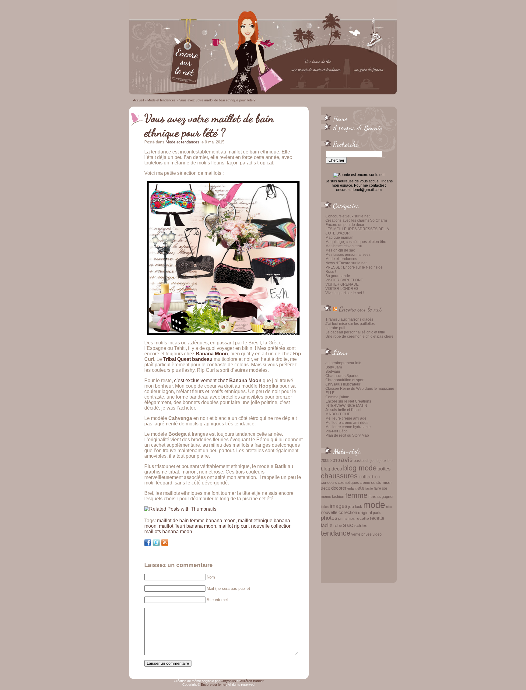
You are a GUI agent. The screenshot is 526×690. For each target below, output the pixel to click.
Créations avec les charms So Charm (356, 220)
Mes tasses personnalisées (347, 254)
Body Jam (333, 367)
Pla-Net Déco (336, 431)
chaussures (339, 476)
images (338, 506)
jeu (351, 506)
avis (347, 459)
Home (340, 118)
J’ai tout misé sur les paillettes (350, 324)
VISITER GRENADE (342, 284)
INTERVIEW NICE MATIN (346, 405)
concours (329, 482)
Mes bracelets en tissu (343, 246)
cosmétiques (348, 482)
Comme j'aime (337, 397)
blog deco (331, 468)
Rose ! (330, 271)
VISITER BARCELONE (344, 280)
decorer (338, 488)
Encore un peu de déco (344, 225)
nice (389, 507)
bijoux (382, 461)
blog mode (360, 468)
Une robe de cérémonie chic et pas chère (359, 336)
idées (325, 507)
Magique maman (339, 237)
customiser (381, 482)
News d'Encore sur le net (345, 263)
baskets (360, 461)
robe (337, 525)
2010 (335, 460)
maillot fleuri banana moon (187, 526)
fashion (338, 497)
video (377, 534)
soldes (360, 525)
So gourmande (337, 276)
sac (348, 525)
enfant (351, 488)
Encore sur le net (360, 308)
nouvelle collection (339, 512)
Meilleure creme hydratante (348, 427)
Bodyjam (332, 371)
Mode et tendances (341, 259)
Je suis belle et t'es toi (343, 410)
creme (365, 483)
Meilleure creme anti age (345, 418)
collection (369, 476)
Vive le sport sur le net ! (344, 293)
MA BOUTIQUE (337, 414)
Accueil (138, 100)
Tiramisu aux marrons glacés (349, 319)
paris (377, 513)
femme (356, 495)
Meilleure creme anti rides (346, 423)
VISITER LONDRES (341, 289)
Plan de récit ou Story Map (347, 435)
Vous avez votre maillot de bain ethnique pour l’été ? (209, 125)
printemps (346, 518)
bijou (371, 461)
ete (360, 488)
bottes (384, 468)
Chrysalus (228, 681)
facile (369, 488)
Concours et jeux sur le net (347, 216)
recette (362, 518)
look (358, 506)
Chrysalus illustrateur (342, 384)
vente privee (361, 534)
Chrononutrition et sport (344, 380)
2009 (325, 460)
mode (374, 505)
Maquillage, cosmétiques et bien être (355, 242)
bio (390, 461)
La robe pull (335, 328)
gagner (388, 497)
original (365, 512)
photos (329, 518)
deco (325, 488)
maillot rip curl (234, 526)
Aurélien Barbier (251, 681)
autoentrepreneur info (343, 363)
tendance (335, 533)
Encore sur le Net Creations (348, 401)
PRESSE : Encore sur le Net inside (354, 267)
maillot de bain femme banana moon (196, 520)
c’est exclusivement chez (217, 380)
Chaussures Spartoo (342, 376)
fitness (374, 496)
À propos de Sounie (357, 127)
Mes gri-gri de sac (340, 250)
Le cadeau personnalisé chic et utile (355, 332)
